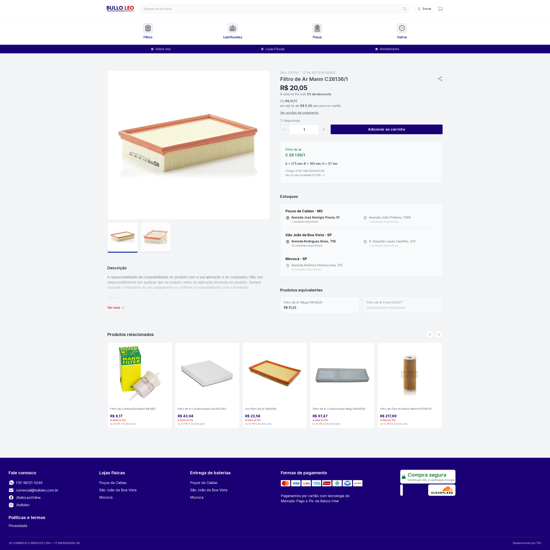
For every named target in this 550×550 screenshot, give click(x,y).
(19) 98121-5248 (29, 483)
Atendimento (389, 49)
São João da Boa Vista (117, 490)
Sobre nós (163, 49)
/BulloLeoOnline (28, 497)
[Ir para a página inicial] (120, 9)
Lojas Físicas (275, 49)
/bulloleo (22, 505)
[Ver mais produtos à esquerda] (430, 334)
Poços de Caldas (113, 483)
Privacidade (18, 526)
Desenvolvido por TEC (527, 543)
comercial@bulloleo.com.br (37, 490)
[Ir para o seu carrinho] (440, 9)
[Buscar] (405, 9)
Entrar (427, 9)
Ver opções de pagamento (299, 112)
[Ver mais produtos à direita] (439, 334)
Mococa (106, 497)
